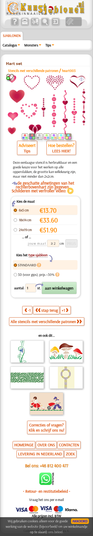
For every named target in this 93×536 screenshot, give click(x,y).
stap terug (49, 310)
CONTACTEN (69, 444)
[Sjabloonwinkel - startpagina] (46, 14)
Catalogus (10, 45)
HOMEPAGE (24, 444)
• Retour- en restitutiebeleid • (46, 491)
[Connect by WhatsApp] (46, 483)
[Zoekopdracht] (45, 25)
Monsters (31, 45)
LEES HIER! (61, 150)
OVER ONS (46, 444)
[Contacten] (25, 25)
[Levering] (35, 25)
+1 (63, 310)
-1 (29, 310)
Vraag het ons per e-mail (46, 499)
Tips (48, 45)
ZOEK (70, 453)
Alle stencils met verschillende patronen (43, 321)
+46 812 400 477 (54, 465)
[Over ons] (15, 25)
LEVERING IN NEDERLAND (40, 453)
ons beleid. (55, 532)
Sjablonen (12, 35)
